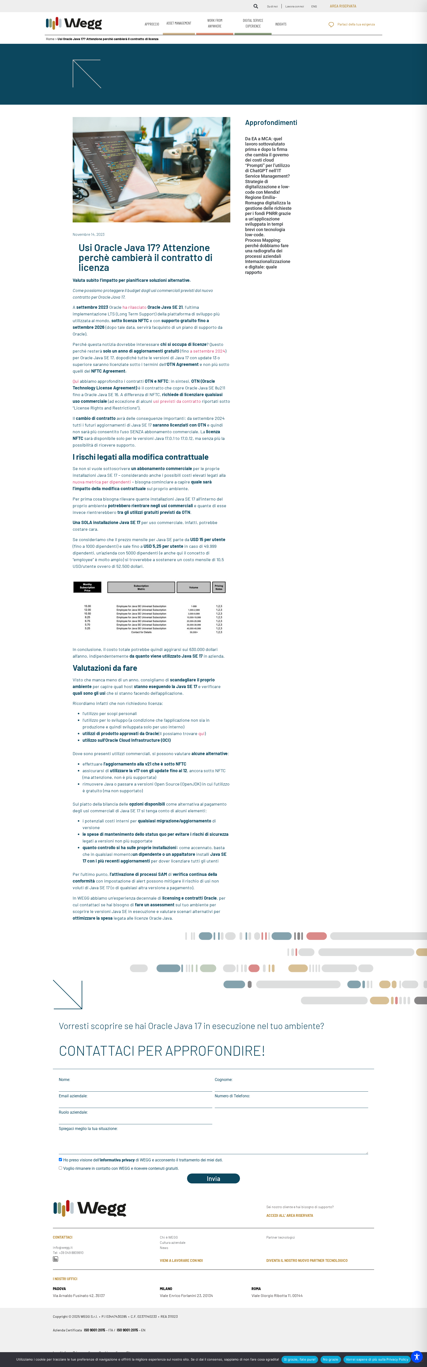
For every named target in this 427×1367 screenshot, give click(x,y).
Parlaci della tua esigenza (356, 24)
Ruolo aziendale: (73, 1112)
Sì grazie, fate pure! (300, 1359)
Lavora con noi (294, 6)
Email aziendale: (73, 1096)
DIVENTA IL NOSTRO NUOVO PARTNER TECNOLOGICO (307, 1260)
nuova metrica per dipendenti (102, 481)
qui (201, 733)
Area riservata (343, 6)
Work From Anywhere (214, 23)
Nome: (64, 1080)
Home (50, 39)
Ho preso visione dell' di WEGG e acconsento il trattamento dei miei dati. (143, 1159)
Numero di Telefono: (232, 1096)
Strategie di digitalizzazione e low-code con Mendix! (267, 187)
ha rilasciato (135, 307)
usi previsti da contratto (177, 401)
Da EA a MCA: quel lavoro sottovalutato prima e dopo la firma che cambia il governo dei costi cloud (267, 149)
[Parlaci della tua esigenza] (331, 24)
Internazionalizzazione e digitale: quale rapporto (267, 267)
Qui (76, 381)
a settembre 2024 (207, 351)
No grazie (330, 1359)
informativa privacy (117, 1159)
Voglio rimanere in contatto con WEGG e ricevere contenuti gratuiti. (121, 1168)
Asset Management (179, 23)
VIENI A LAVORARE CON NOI (181, 1260)
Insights (280, 24)
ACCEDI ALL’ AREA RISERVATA (289, 1215)
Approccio (152, 24)
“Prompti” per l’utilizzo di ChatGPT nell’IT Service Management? (267, 171)
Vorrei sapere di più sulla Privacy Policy (377, 1359)
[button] (256, 6)
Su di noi (272, 6)
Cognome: (224, 1080)
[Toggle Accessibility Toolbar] (416, 1356)
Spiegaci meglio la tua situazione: (88, 1129)
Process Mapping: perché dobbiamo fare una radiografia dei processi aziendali (267, 248)
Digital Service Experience (253, 23)
